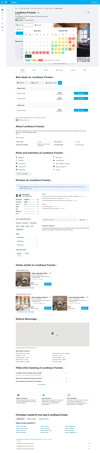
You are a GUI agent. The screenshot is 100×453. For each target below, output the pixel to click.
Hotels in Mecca (45, 426)
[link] (25, 287)
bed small (18, 223)
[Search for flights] (2, 6)
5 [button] (73, 38)
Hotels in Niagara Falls (70, 432)
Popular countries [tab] (31, 419)
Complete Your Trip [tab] (44, 419)
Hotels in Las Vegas (21, 426)
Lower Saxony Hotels (35, 8)
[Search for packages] (2, 15)
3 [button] (66, 38)
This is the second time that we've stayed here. (55, 198)
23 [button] (26, 52)
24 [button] (30, 52)
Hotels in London (69, 430)
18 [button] (33, 49)
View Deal (47, 284)
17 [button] (30, 49)
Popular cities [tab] (20, 419)
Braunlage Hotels (47, 8)
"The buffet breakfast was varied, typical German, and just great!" (59, 200)
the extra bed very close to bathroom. (53, 208)
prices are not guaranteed (47, 439)
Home (16, 8)
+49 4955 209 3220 (20, 18)
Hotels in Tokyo (44, 432)
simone (27, 226)
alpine (17, 226)
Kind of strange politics (49, 206)
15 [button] (47, 45)
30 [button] (26, 56)
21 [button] (44, 49)
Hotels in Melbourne (70, 426)
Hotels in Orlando (45, 428)
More (17, 133)
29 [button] (47, 52)
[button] (2, 2)
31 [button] (30, 56)
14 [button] (44, 45)
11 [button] (33, 45)
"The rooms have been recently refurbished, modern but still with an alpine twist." (63, 196)
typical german (19, 229)
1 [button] (47, 38)
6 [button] (40, 42)
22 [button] (47, 49)
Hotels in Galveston (21, 432)
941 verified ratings (28, 20)
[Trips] (2, 23)
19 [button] (37, 49)
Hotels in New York (20, 430)
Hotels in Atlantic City (46, 430)
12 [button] (37, 45)
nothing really (33, 223)
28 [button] (44, 52)
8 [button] (47, 42)
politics (22, 226)
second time (25, 223)
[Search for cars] (2, 12)
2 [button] (26, 42)
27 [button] (40, 52)
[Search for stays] (2, 9)
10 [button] (30, 45)
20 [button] (40, 49)
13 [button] (40, 45)
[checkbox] (23, 254)
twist (32, 226)
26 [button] (37, 52)
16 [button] (26, 49)
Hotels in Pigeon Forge (22, 428)
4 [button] (33, 42)
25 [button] (33, 52)
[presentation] (66, 63)
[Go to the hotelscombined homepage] (11, 2)
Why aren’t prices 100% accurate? (25, 448)
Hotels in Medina (69, 428)
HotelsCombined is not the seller (25, 443)
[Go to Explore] (2, 19)
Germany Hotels (22, 8)
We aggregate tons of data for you (25, 446)
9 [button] (26, 45)
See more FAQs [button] (41, 384)
